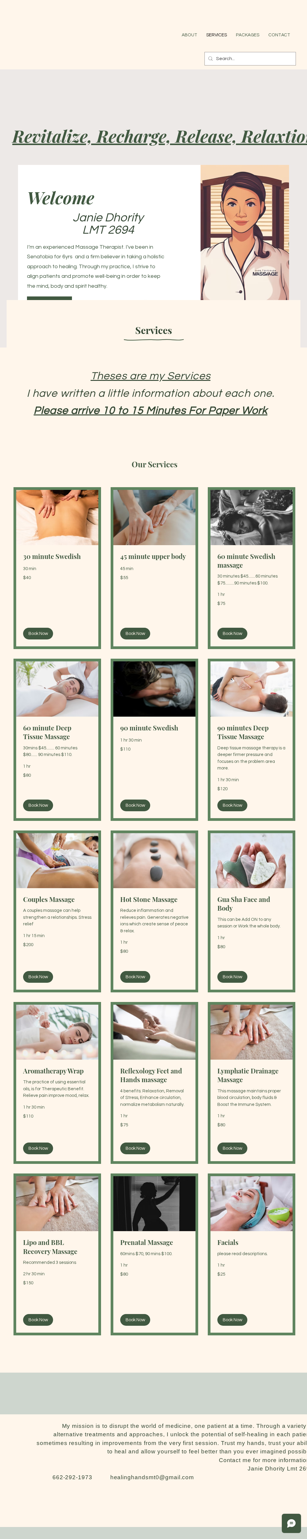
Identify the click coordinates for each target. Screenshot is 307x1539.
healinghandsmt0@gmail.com (152, 1477)
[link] (57, 556)
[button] (38, 633)
